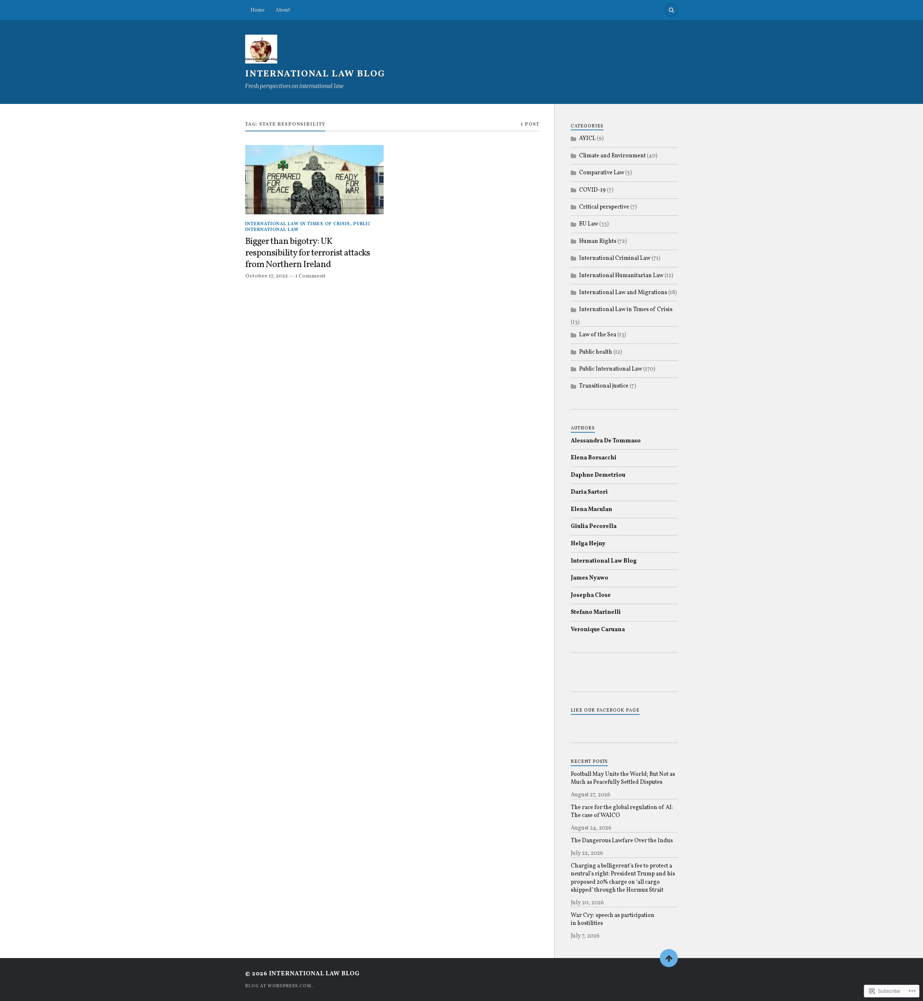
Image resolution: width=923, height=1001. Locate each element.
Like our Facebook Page (605, 710)
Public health (595, 352)
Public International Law (610, 369)
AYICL (587, 139)
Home (258, 10)
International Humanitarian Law (621, 276)
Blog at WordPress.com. (279, 986)
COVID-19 (592, 190)
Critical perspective (604, 207)
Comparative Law (601, 173)
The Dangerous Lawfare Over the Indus (622, 841)
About (282, 10)
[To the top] (669, 958)
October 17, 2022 (266, 276)
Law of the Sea (597, 335)
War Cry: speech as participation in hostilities (612, 919)
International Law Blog (315, 74)
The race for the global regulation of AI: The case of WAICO (622, 811)
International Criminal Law (614, 258)
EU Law (588, 224)
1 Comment (310, 276)
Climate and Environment (612, 156)
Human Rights (597, 241)
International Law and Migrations (623, 293)
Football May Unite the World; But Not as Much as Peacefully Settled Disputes (623, 778)
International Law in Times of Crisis (297, 224)
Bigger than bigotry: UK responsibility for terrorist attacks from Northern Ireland (307, 253)
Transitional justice (603, 386)
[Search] (671, 10)
